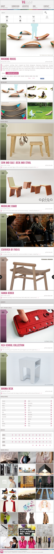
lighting (29, 419)
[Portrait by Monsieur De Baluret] (44, 511)
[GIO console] (44, 499)
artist (29, 401)
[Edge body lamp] (9, 511)
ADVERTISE (25, 6)
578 (25, 414)
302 (51, 410)
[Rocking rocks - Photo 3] (13, 119)
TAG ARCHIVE (34, 552)
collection (4, 414)
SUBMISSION (15, 6)
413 (51, 403)
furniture (27, 76)
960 (25, 407)
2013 (3, 435)
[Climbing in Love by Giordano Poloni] (27, 487)
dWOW (15, 551)
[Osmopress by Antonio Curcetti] (27, 511)
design (18, 76)
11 (46, 435)
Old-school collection (12, 345)
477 (51, 401)
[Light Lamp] (9, 548)
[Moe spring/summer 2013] (9, 487)
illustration (30, 414)
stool (34, 76)
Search (48, 12)
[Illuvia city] (9, 536)
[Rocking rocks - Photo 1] (13, 101)
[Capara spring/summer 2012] (44, 523)
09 (39, 435)
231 (51, 421)
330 (51, 407)
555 (25, 416)
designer (22, 76)
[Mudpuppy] (27, 463)
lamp (29, 423)
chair (8, 76)
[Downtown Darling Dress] (27, 523)
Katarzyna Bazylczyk (13, 73)
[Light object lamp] (44, 475)
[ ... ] (37, 167)
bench (5, 76)
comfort (11, 76)
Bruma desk (7, 388)
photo (29, 421)
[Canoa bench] (30, 289)
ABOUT (4, 6)
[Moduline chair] (30, 202)
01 (12, 435)
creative (15, 76)
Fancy (29, 78)
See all (52, 397)
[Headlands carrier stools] (27, 499)
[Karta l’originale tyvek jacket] (27, 548)
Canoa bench (7, 293)
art (2, 419)
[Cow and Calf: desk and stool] (30, 159)
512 (25, 421)
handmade (30, 417)
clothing (3, 423)
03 (19, 435)
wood (37, 76)
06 (29, 435)
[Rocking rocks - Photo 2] (40, 101)
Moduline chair (9, 206)
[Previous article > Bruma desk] (1, 277)
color (3, 412)
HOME (5, 552)
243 (51, 412)
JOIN (35, 6)
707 (25, 410)
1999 (25, 403)
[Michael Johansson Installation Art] (44, 536)
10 (43, 435)
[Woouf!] (9, 499)
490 (25, 425)
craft (29, 410)
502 (25, 423)
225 (51, 425)
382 (51, 405)
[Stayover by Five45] (30, 246)
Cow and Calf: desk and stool (16, 162)
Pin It (34, 78)
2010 (3, 445)
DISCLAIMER (40, 552)
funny (29, 426)
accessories (30, 403)
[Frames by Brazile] (27, 475)
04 (22, 435)
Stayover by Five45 (10, 249)
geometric (30, 412)
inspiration (4, 417)
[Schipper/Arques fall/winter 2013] (44, 487)
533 (25, 419)
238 (51, 419)
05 (26, 435)
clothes (3, 426)
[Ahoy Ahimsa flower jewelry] (44, 463)
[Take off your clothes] (9, 523)
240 (51, 414)
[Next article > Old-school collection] (53, 277)
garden (30, 76)
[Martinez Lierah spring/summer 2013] (44, 548)
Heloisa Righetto (48, 295)
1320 (25, 405)
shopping (29, 405)
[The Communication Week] (27, 536)
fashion (3, 408)
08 (36, 435)
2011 (3, 442)
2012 (3, 438)
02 (15, 435)
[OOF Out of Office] (9, 475)
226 (51, 423)
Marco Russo (48, 61)
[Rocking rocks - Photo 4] (40, 119)
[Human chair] (9, 463)
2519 (25, 401)
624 (25, 412)
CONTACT (47, 6)
